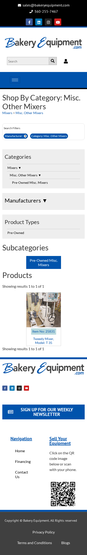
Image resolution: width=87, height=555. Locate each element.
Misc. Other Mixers (29, 113)
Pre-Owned (15, 233)
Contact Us (21, 474)
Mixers (7, 113)
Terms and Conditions (34, 542)
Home (20, 451)
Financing (23, 461)
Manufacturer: (15, 136)
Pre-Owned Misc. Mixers (30, 182)
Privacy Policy (43, 532)
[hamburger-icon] (15, 80)
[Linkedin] (38, 22)
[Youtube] (57, 22)
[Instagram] (48, 22)
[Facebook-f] (29, 22)
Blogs (65, 542)
